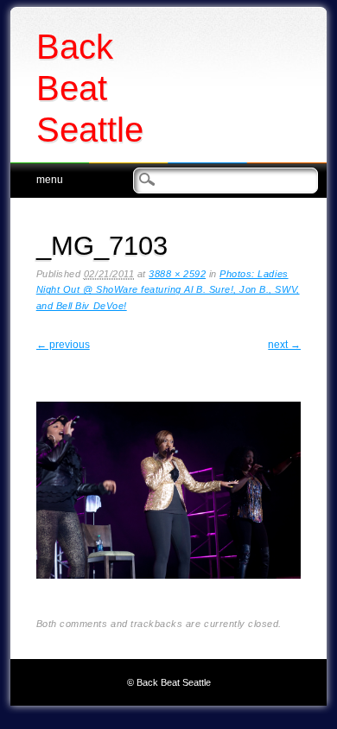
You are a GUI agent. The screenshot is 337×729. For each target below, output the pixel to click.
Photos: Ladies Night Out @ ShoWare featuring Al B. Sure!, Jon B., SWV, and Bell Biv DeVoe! (168, 290)
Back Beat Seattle (89, 88)
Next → (284, 345)
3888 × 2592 (177, 274)
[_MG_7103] (169, 592)
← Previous (63, 345)
